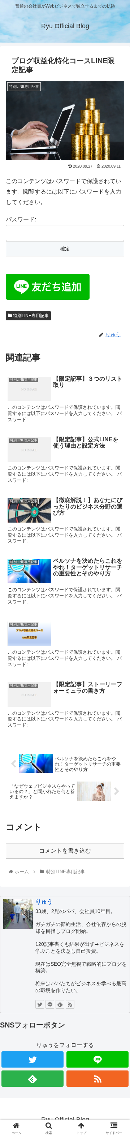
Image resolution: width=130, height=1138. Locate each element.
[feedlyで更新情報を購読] (60, 1004)
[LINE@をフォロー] (50, 1004)
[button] (116, 791)
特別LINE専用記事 (30, 315)
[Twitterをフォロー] (39, 1004)
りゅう (44, 902)
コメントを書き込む (65, 851)
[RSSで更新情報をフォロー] (70, 1004)
